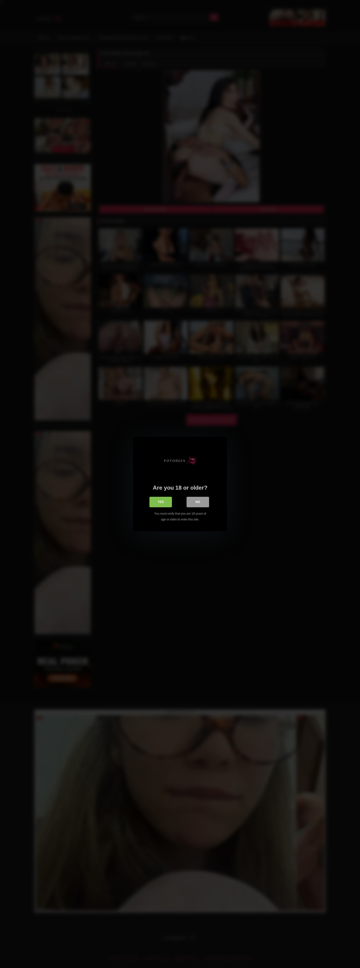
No (198, 502)
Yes (161, 502)
